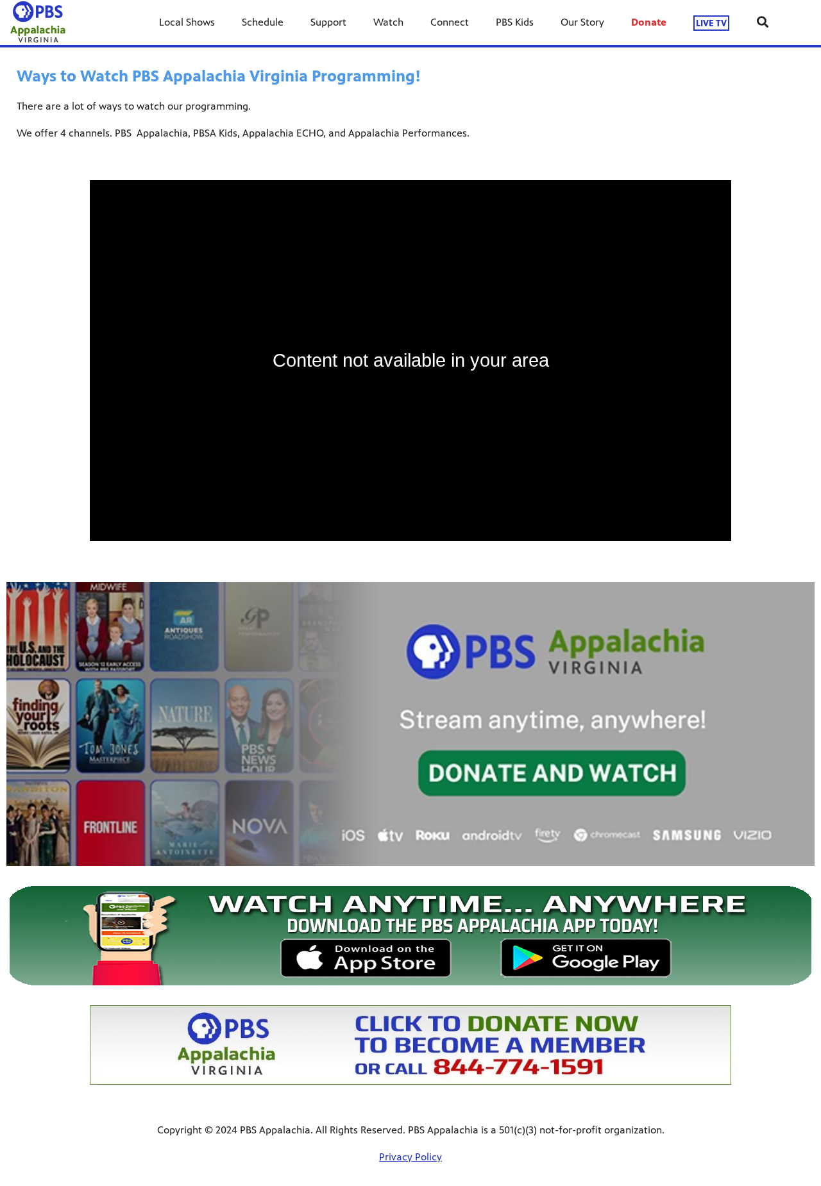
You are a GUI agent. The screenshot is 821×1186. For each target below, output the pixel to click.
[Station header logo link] (38, 22)
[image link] (410, 935)
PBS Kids (515, 22)
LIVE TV (711, 22)
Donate (648, 22)
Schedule (263, 22)
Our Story (582, 22)
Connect (449, 22)
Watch (388, 22)
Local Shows (187, 22)
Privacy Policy (410, 1157)
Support (328, 22)
